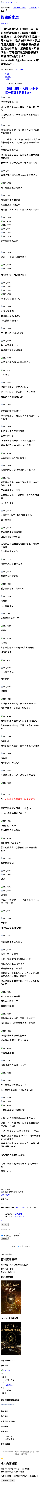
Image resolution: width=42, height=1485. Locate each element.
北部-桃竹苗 (19, 1216)
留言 (24, 1208)
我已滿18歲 (5, 1480)
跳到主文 (4, 23)
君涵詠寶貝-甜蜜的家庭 (7, 1404)
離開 (12, 1480)
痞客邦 (19, 1208)
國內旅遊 (18, 1214)
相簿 (7, 74)
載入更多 (5, 1225)
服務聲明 (24, 1454)
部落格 (8, 77)
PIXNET (10, 1452)
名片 (7, 79)
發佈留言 (5, 1238)
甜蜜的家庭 (10, 17)
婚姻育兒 (19, 69)
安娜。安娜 (5, 1195)
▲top (3, 1220)
